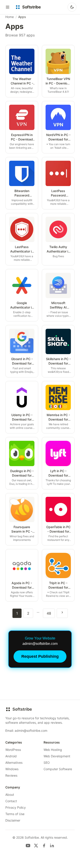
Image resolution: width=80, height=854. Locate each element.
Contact (11, 801)
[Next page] (62, 613)
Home (9, 17)
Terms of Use (14, 814)
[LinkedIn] (52, 845)
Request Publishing (40, 656)
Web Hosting (53, 750)
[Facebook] (44, 845)
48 (49, 613)
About (9, 794)
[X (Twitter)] (36, 845)
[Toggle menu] (8, 7)
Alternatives (13, 762)
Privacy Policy (15, 807)
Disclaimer (12, 820)
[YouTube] (28, 845)
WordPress (13, 750)
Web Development (57, 756)
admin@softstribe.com (31, 730)
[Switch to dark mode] (72, 7)
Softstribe (22, 709)
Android (11, 756)
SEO (47, 762)
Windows (11, 769)
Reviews (11, 775)
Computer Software (58, 769)
